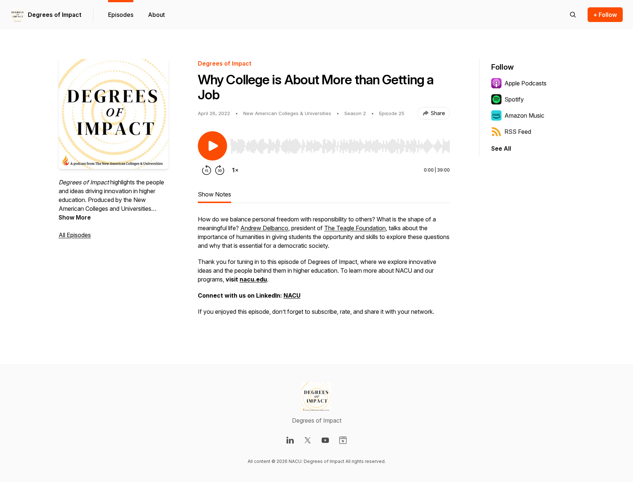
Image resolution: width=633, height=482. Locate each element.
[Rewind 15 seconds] (206, 170)
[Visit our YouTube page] (325, 440)
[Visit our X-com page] (307, 440)
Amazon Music (524, 115)
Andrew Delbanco (264, 228)
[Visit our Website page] (343, 440)
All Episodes (75, 235)
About (156, 14)
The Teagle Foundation (355, 228)
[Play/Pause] (212, 146)
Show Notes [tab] (214, 194)
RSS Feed (517, 131)
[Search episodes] (573, 14)
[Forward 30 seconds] (220, 170)
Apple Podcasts (525, 83)
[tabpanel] (324, 269)
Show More (75, 217)
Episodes (120, 14)
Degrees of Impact (54, 14)
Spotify (514, 99)
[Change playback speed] (235, 170)
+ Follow (605, 14)
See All (501, 148)
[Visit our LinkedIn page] (290, 440)
